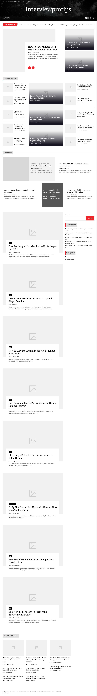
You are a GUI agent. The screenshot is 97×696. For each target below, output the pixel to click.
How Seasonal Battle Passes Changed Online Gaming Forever (43, 49)
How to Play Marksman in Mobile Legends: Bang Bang (47, 25)
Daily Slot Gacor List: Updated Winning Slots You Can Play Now (33, 509)
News (10, 295)
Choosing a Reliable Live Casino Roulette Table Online (20, 141)
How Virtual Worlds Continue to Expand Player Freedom (78, 66)
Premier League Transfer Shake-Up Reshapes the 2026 (79, 44)
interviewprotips (48, 9)
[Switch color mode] (88, 18)
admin (29, 55)
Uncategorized (69, 259)
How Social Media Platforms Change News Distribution (31, 561)
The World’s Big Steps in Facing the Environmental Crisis (28, 613)
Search (67, 215)
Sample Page (6, 18)
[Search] (93, 18)
